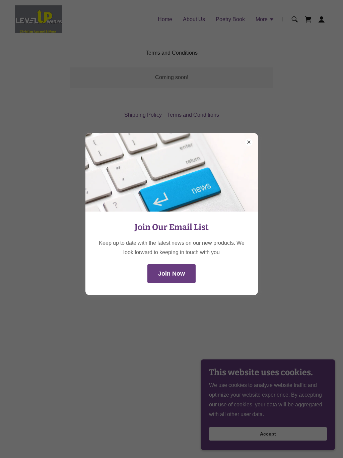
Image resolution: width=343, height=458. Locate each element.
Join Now (171, 273)
